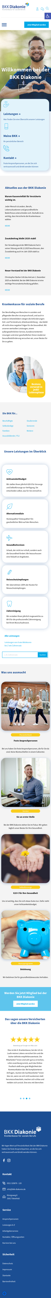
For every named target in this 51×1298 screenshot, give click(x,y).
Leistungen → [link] (12, 114)
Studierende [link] (32, 421)
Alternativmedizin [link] (15, 513)
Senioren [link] (30, 426)
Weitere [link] (30, 431)
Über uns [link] (25, 88)
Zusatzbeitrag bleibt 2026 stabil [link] (20, 238)
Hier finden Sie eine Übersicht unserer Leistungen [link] (24, 119)
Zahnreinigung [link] (13, 610)
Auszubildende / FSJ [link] (11, 435)
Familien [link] (6, 431)
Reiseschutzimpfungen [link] (17, 579)
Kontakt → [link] (9, 158)
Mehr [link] (7, 225)
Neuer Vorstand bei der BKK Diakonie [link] (23, 270)
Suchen (42, 654)
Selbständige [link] (7, 426)
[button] (20, 1098)
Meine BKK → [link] (11, 136)
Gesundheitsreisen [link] (15, 544)
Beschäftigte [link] (7, 421)
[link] (48, 16)
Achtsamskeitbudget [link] (16, 478)
